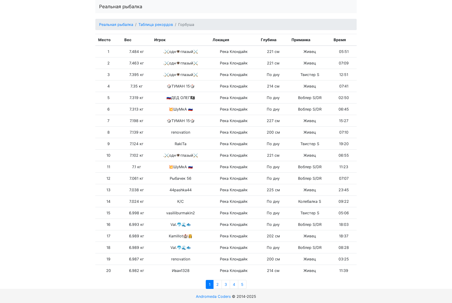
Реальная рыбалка (120, 6)
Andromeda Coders (213, 296)
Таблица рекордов (155, 24)
